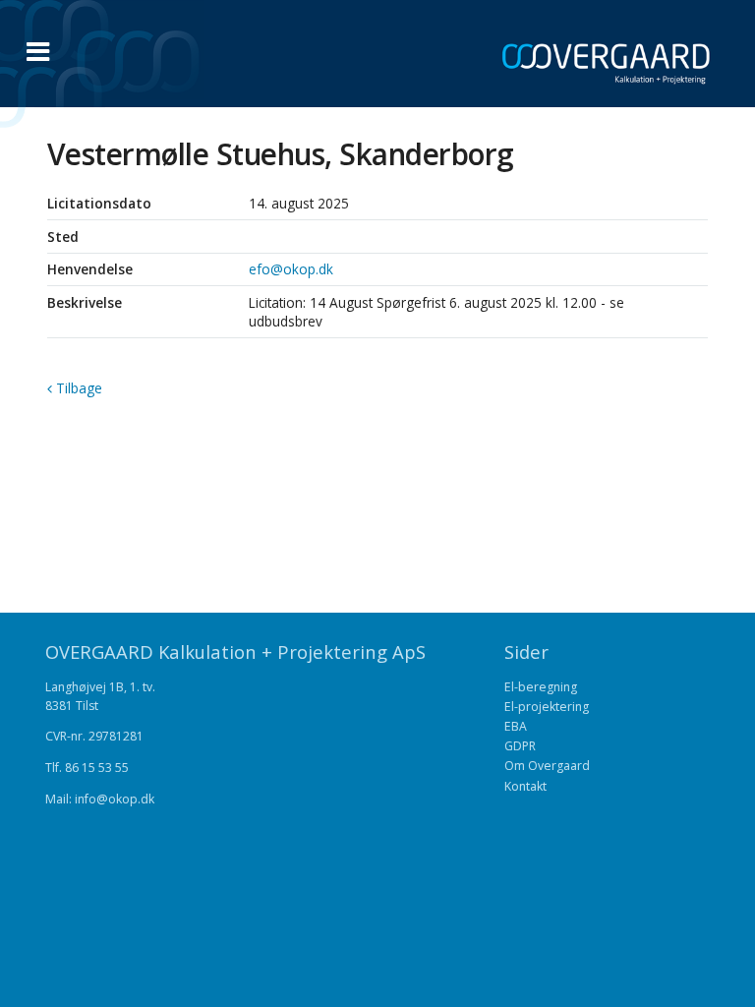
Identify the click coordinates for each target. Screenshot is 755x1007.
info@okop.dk (114, 799)
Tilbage (77, 388)
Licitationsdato (99, 203)
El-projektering (546, 706)
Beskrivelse (84, 302)
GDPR (520, 746)
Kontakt (525, 786)
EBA (515, 726)
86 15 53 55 (97, 767)
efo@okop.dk (291, 269)
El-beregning (540, 687)
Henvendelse (90, 269)
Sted (63, 236)
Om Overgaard (547, 765)
